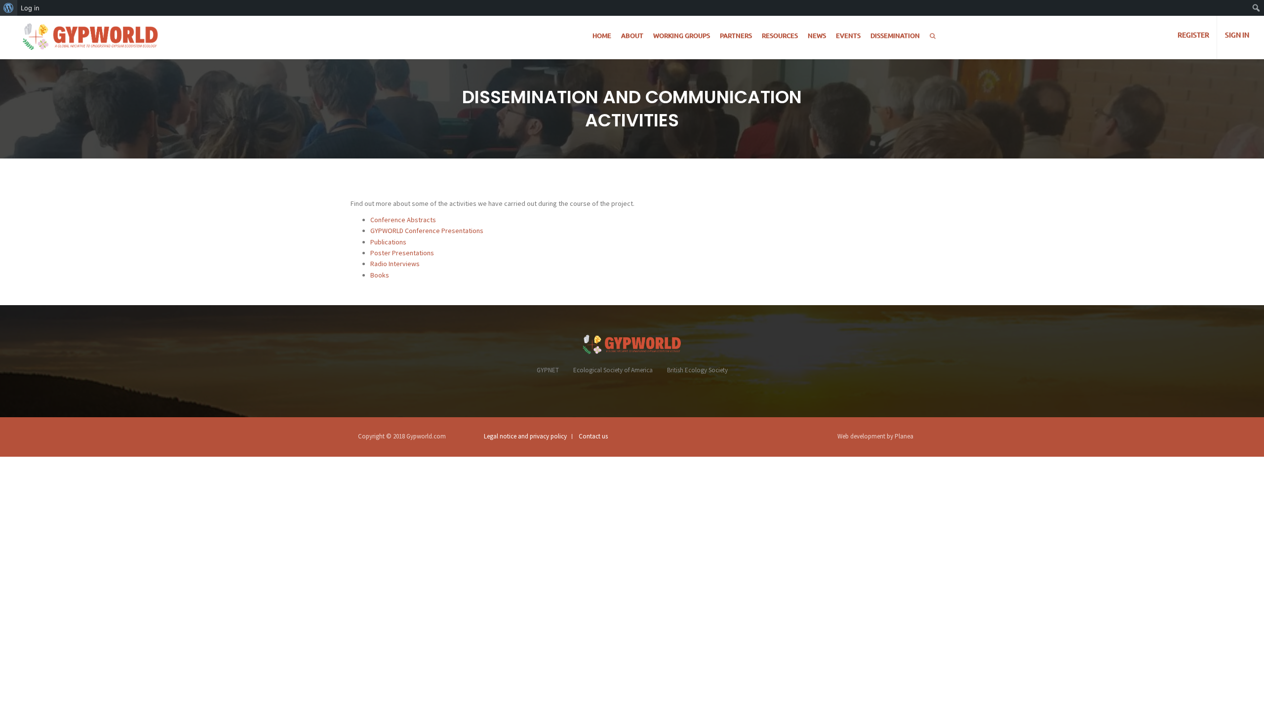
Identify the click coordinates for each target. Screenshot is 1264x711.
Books (379, 275)
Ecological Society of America (613, 370)
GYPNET (548, 370)
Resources (780, 35)
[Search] (933, 35)
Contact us (593, 436)
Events (848, 35)
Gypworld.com (426, 436)
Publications (388, 241)
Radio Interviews (395, 263)
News (817, 35)
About (632, 35)
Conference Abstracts (403, 219)
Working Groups (681, 35)
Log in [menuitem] (30, 8)
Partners (736, 35)
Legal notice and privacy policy (525, 436)
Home (601, 35)
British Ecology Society (697, 370)
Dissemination (895, 35)
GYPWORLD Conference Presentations (426, 230)
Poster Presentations (402, 252)
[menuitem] (8, 8)
